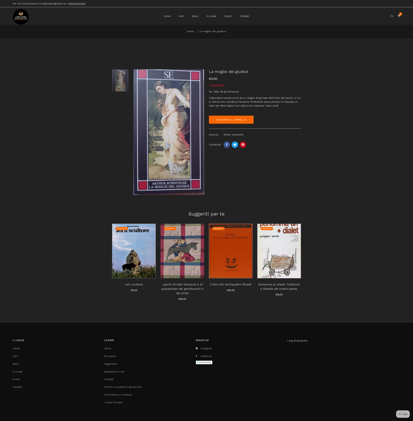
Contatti (244, 16)
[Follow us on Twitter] (235, 144)
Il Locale (211, 16)
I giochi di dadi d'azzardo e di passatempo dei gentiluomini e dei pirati (182, 289)
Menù (195, 16)
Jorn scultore (134, 284)
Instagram (206, 348)
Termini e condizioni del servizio (123, 387)
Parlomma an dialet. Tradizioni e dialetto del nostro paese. (279, 286)
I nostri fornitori (113, 402)
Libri (181, 16)
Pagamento (110, 363)
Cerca (107, 348)
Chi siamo (110, 356)
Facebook (206, 356)
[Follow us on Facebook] (227, 144)
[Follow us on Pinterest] (243, 144)
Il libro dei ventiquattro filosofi (230, 284)
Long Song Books (297, 340)
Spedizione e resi (114, 371)
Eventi (228, 16)
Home (167, 16)
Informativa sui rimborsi (118, 394)
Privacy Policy (205, 362)
